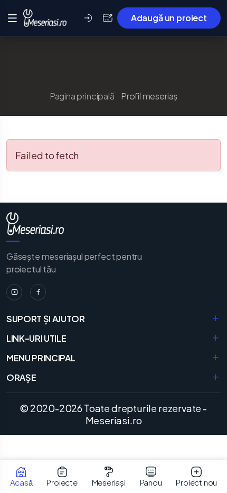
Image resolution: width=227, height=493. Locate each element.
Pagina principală (82, 96)
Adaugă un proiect (169, 17)
